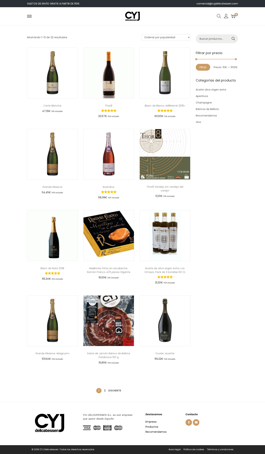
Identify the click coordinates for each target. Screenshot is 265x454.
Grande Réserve (52, 187)
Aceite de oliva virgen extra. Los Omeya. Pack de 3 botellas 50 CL (165, 270)
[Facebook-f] (189, 422)
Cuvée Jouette (164, 353)
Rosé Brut (108, 187)
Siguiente (114, 390)
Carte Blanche (52, 105)
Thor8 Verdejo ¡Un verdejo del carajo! (165, 188)
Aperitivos (202, 96)
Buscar (233, 39)
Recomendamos (206, 115)
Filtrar (203, 67)
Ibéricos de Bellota (207, 109)
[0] (233, 16)
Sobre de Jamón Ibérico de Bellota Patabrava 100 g (108, 355)
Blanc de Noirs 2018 (52, 268)
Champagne (204, 102)
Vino (198, 122)
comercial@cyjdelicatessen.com (217, 3)
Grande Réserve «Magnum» (52, 353)
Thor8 (108, 105)
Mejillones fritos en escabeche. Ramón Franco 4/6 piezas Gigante (108, 270)
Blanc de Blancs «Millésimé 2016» (165, 105)
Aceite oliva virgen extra (211, 89)
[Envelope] (196, 422)
